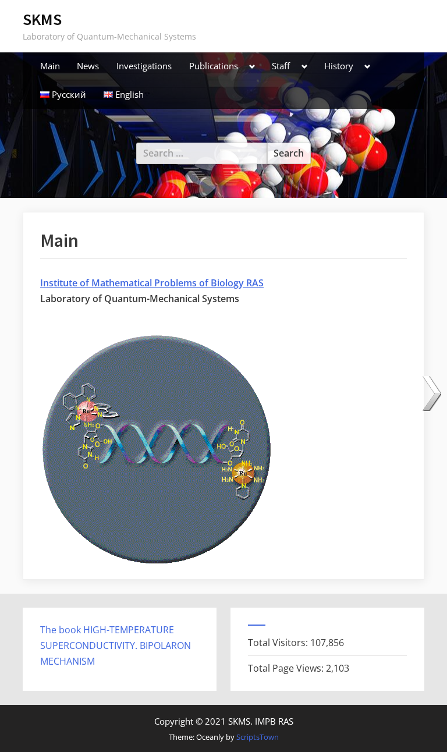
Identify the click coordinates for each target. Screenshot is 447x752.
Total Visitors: (279, 642)
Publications (213, 66)
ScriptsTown (257, 737)
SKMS (42, 19)
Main (50, 66)
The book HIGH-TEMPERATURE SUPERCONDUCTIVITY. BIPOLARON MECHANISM (115, 645)
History (338, 66)
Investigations (144, 66)
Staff (281, 66)
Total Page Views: (287, 668)
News (88, 66)
